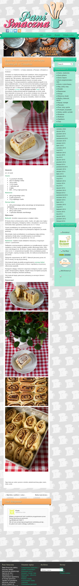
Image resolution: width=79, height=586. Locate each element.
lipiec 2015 (59, 145)
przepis (17, 89)
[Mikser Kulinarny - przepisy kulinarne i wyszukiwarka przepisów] (64, 241)
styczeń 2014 (60, 188)
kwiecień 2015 (61, 152)
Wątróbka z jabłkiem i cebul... (16, 495)
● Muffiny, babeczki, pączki (62, 99)
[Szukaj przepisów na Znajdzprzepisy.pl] (65, 251)
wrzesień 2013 (61, 197)
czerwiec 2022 (61, 129)
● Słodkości (60, 117)
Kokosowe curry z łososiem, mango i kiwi (28, 572)
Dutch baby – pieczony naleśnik (28, 576)
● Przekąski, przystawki (64, 110)
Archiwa (43, 567)
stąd (37, 89)
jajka (40, 482)
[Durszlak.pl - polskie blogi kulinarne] (64, 232)
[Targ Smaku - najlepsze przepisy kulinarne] (65, 280)
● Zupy (58, 121)
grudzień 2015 (61, 134)
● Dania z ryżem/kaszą (63, 84)
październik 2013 (62, 195)
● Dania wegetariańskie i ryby (64, 81)
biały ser (10, 482)
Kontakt (57, 35)
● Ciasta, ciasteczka (26, 70)
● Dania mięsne (61, 78)
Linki (41, 35)
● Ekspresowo (61, 91)
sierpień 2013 (60, 200)
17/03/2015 (16, 70)
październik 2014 (62, 167)
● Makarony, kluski (62, 96)
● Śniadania (43, 70)
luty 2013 (59, 214)
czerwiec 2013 (61, 204)
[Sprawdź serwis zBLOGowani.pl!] (65, 270)
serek (10, 484)
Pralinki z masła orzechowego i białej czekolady (28, 580)
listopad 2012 (60, 221)
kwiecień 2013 (61, 209)
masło (44, 482)
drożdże (25, 482)
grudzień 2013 (61, 190)
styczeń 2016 (60, 131)
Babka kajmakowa (41, 495)
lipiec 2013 (59, 202)
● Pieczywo (36, 70)
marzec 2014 (60, 183)
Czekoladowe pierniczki (29, 584)
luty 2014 (59, 186)
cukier (15, 482)
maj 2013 (59, 207)
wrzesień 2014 (61, 169)
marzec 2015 (60, 155)
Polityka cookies (68, 35)
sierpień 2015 (60, 143)
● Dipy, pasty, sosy (62, 86)
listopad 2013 (60, 193)
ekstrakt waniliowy (34, 482)
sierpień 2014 (60, 171)
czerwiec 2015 (61, 148)
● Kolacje (59, 94)
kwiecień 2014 (61, 181)
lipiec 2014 (59, 174)
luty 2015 (59, 157)
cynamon (20, 482)
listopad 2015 (60, 136)
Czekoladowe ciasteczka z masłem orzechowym (29, 568)
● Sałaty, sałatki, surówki (64, 112)
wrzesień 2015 (61, 141)
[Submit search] (71, 64)
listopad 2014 (60, 164)
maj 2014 (59, 178)
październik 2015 (62, 138)
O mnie (48, 35)
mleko (7, 484)
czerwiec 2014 (61, 176)
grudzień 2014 (61, 162)
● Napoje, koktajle (62, 102)
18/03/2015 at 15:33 (20, 512)
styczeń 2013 (60, 216)
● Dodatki (59, 89)
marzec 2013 (60, 211)
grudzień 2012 (61, 219)
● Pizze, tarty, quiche (63, 107)
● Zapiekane (60, 119)
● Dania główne (61, 75)
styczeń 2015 (60, 160)
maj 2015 (59, 150)
